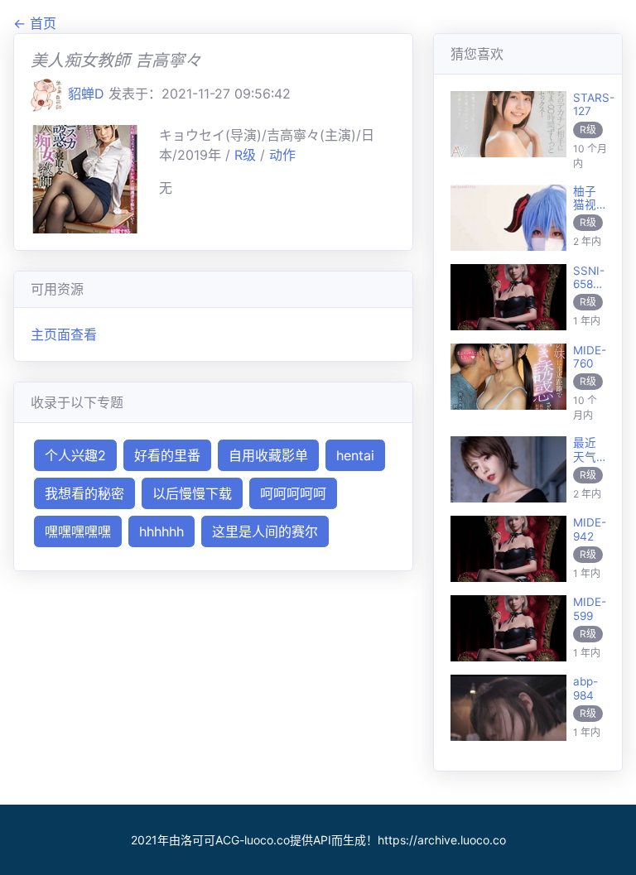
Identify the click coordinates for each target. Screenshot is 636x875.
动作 (282, 155)
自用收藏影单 (268, 455)
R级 (247, 155)
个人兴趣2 (75, 455)
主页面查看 (64, 334)
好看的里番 (167, 455)
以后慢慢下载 (192, 493)
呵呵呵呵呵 (293, 493)
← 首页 (34, 23)
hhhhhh (161, 531)
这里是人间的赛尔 (265, 531)
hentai (355, 455)
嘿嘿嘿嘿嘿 (78, 531)
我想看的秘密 (84, 493)
